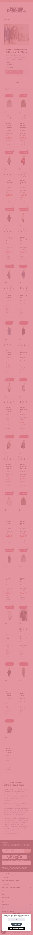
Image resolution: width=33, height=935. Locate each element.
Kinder (4, 901)
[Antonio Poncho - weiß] (9, 615)
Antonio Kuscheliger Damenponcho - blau (23, 296)
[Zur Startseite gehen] (16, 10)
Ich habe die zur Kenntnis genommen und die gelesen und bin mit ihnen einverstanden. (15, 868)
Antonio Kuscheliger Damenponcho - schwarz (23, 352)
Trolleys (4, 891)
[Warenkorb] (30, 19)
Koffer (3, 894)
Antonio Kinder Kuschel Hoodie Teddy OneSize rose (9, 523)
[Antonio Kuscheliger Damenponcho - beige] (23, 387)
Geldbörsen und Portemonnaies (11, 887)
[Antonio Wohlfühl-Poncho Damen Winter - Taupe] (23, 444)
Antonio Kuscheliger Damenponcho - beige (23, 409)
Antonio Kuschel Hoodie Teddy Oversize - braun (23, 125)
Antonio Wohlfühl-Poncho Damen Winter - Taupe (23, 466)
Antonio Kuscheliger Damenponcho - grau (9, 239)
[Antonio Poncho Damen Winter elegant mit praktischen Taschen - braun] (9, 728)
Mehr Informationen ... (22, 916)
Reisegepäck (5, 897)
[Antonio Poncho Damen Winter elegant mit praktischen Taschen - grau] (9, 558)
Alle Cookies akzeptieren (17, 928)
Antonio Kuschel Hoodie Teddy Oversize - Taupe (9, 125)
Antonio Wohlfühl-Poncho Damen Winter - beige (9, 466)
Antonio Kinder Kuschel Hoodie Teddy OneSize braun (23, 523)
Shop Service (5, 884)
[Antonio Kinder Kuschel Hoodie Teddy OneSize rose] (9, 501)
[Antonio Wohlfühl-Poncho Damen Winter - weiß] (9, 387)
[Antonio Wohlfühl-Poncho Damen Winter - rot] (23, 160)
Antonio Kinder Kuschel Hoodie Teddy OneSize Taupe (23, 580)
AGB (13, 868)
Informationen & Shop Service (10, 880)
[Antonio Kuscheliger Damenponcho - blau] (23, 274)
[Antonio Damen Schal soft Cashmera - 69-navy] (9, 331)
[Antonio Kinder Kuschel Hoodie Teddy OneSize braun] (23, 501)
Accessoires (5, 904)
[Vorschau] (6, 112)
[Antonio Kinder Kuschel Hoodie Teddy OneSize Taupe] (23, 558)
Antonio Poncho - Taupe (23, 693)
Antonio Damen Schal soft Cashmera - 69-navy (9, 352)
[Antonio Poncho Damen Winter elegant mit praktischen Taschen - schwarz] (9, 672)
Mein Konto (5, 877)
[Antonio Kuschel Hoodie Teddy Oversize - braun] (23, 103)
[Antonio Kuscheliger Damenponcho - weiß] (23, 217)
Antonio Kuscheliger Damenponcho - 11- (23, 637)
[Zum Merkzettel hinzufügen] (13, 95)
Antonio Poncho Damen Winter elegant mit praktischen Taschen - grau (9, 580)
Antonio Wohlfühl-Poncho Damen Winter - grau (9, 296)
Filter (17, 82)
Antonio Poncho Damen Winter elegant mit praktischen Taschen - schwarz (9, 693)
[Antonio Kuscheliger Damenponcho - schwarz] (23, 331)
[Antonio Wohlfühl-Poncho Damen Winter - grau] (9, 274)
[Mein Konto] (26, 19)
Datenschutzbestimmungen (15, 867)
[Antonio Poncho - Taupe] (23, 672)
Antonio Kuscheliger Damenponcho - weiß (23, 239)
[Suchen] (18, 19)
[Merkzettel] (22, 19)
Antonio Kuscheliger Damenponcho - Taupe (9, 182)
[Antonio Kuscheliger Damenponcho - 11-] (23, 615)
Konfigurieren (16, 924)
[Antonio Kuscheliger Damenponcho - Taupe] (9, 160)
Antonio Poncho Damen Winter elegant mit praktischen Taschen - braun (9, 750)
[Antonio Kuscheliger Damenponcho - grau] (9, 217)
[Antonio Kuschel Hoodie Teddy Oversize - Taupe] (9, 103)
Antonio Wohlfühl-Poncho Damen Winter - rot (23, 182)
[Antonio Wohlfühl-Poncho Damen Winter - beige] (9, 444)
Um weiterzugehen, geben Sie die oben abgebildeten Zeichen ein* (16, 860)
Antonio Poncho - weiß (9, 636)
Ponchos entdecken (14, 72)
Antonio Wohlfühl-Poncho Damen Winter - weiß (9, 409)
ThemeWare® (16, 932)
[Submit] (27, 851)
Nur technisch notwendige (16, 920)
